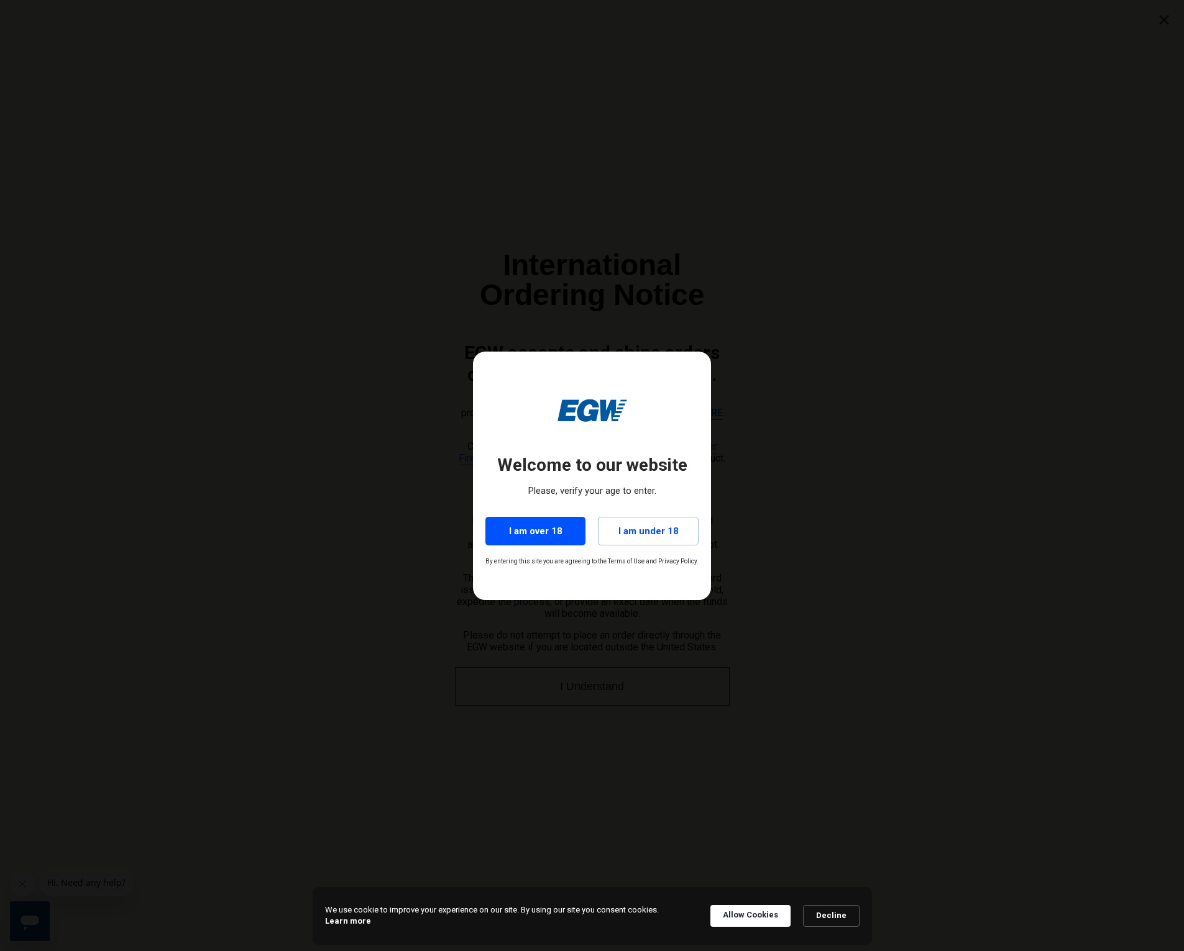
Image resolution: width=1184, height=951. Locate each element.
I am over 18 (535, 531)
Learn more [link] (348, 921)
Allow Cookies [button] (750, 914)
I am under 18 (648, 531)
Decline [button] (831, 915)
